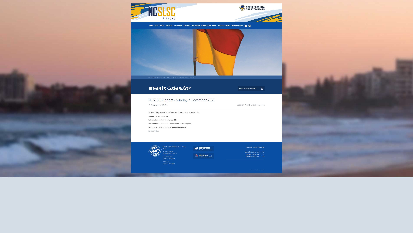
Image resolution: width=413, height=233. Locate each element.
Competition (206, 26)
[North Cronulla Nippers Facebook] (245, 25)
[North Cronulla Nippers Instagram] (249, 25)
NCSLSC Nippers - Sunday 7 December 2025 (181, 77)
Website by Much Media (257, 170)
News (214, 26)
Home (151, 26)
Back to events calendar (248, 89)
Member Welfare (237, 26)
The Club (168, 26)
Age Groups (177, 26)
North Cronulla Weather (255, 147)
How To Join (159, 26)
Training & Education (191, 26)
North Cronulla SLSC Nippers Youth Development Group (161, 13)
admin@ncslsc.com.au (170, 154)
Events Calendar (224, 26)
